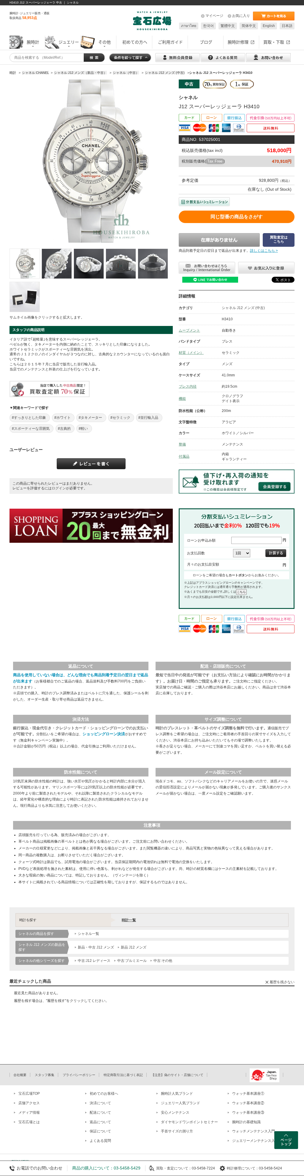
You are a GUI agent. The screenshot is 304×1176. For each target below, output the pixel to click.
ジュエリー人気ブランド (180, 1103)
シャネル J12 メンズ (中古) (243, 308)
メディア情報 (29, 1112)
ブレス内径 (188, 386)
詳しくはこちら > (264, 251)
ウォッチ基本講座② (248, 1103)
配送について (100, 1112)
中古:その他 (162, 961)
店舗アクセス (29, 1103)
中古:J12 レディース (94, 961)
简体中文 (249, 26)
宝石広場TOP (29, 1093)
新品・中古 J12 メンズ (96, 947)
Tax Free (214, 161)
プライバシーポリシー (79, 1075)
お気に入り (241, 16)
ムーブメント (189, 330)
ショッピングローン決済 (104, 734)
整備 (182, 444)
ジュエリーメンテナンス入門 (255, 1141)
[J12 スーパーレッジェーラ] (24, 264)
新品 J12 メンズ (133, 947)
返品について (100, 1122)
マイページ (214, 16)
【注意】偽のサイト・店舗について (177, 1075)
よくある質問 (100, 1141)
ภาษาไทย (188, 26)
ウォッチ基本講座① (248, 1093)
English (269, 26)
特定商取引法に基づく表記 (123, 1075)
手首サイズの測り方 (177, 1131)
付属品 (184, 456)
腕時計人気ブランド (177, 1093)
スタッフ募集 (44, 1075)
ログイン (59, 488)
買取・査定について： (174, 1168)
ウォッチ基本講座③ (248, 1112)
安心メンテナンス (175, 1112)
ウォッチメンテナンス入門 (253, 1131)
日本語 (287, 26)
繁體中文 (228, 26)
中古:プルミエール (132, 961)
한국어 (208, 26)
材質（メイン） (191, 353)
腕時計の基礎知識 (246, 1122)
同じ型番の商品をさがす (236, 216)
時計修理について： (243, 1168)
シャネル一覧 (88, 934)
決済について (100, 1103)
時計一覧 (129, 920)
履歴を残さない (282, 982)
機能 (182, 399)
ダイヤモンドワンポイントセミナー (189, 1122)
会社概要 (19, 1075)
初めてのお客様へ (104, 1093)
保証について (100, 1131)
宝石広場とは (29, 1122)
